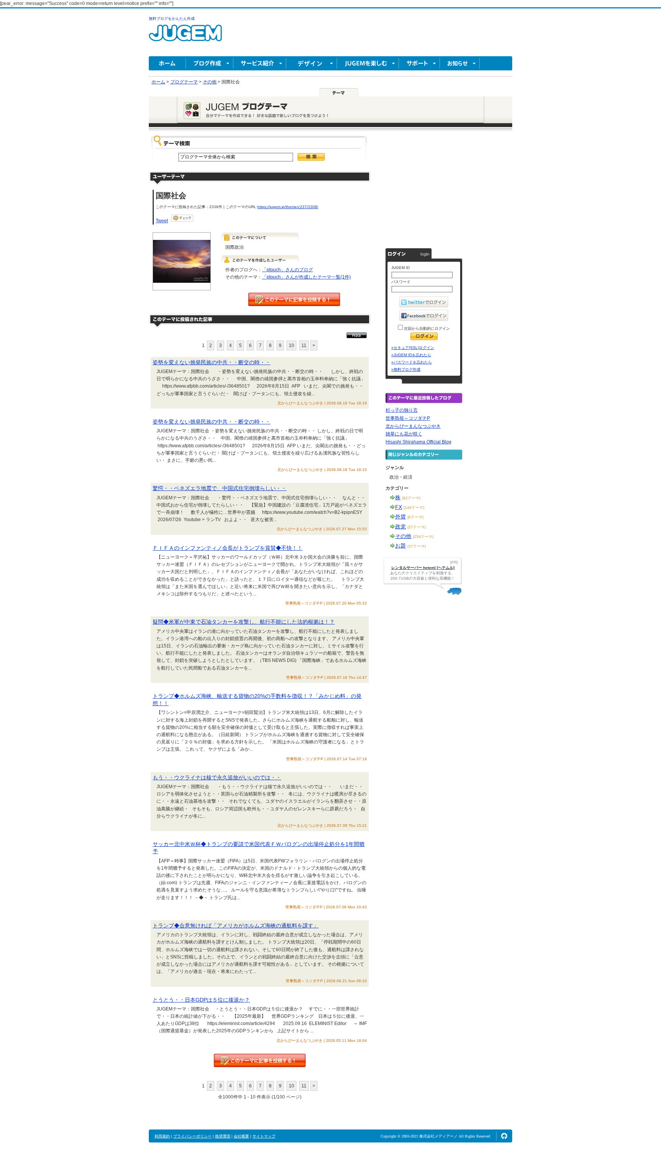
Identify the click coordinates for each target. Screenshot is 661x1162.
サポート (419, 63)
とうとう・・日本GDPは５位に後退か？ (201, 1000)
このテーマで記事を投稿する (294, 299)
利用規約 (162, 1136)
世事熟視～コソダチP (408, 418)
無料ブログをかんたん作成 (172, 18)
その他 (403, 536)
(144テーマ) (414, 507)
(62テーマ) (411, 498)
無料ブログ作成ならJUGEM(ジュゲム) (185, 37)
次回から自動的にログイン (426, 328)
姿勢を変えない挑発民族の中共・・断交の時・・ (211, 362)
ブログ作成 (209, 63)
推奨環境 (222, 1136)
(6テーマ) (415, 517)
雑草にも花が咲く (404, 434)
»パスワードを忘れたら (411, 362)
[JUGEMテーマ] (339, 92)
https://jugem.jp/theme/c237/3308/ (287, 207)
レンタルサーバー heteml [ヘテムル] (422, 568)
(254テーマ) (423, 537)
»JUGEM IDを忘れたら (411, 355)
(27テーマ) (416, 527)
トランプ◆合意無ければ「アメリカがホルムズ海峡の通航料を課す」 (236, 925)
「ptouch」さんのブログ (287, 269)
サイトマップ (263, 1136)
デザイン (311, 63)
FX (398, 507)
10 (291, 345)
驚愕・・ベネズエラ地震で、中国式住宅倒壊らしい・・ (220, 488)
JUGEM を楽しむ (368, 63)
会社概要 (241, 1136)
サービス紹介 (259, 63)
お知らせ (460, 63)
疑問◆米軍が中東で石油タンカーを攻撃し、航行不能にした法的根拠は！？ (244, 622)
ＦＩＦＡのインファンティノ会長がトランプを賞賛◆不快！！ (228, 548)
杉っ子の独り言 (402, 410)
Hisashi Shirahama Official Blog (418, 442)
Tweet (162, 220)
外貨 (400, 516)
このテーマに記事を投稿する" (260, 1060)
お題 (400, 546)
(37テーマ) (416, 546)
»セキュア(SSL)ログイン (412, 348)
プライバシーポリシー (192, 1136)
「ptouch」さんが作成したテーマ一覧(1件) (306, 277)
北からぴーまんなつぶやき (413, 426)
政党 (400, 526)
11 (303, 345)
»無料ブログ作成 (405, 369)
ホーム (167, 63)
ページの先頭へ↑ (504, 1135)
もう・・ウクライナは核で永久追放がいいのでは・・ (217, 777)
